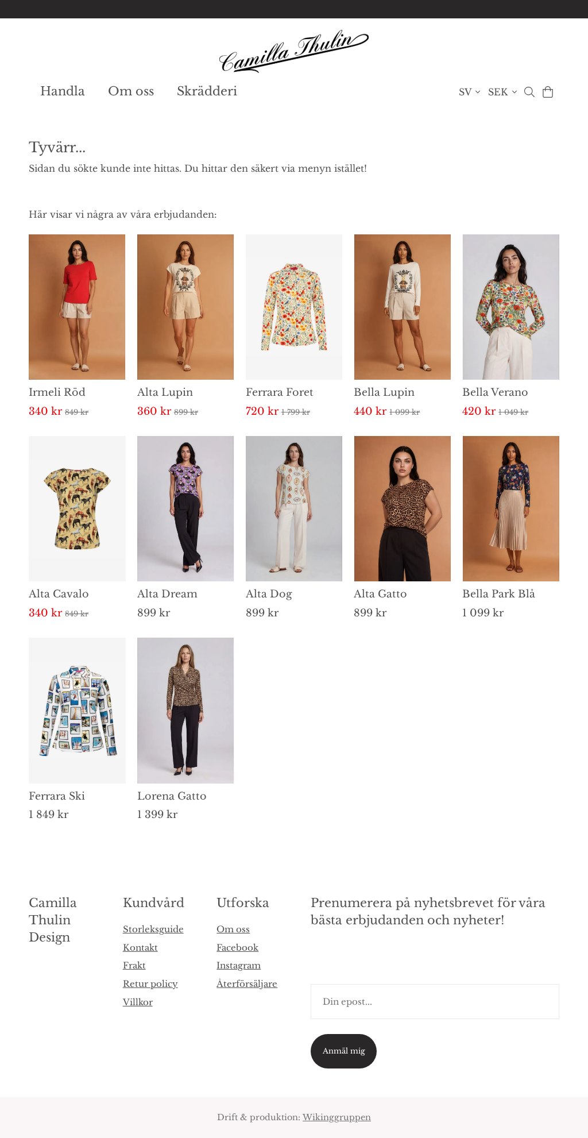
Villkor (138, 1002)
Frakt (134, 965)
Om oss (131, 91)
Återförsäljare (246, 983)
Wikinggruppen (337, 1117)
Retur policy (150, 983)
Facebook (237, 947)
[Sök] (529, 92)
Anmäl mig (344, 1051)
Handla (62, 91)
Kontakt (140, 947)
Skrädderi (207, 91)
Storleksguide (153, 929)
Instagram (238, 965)
